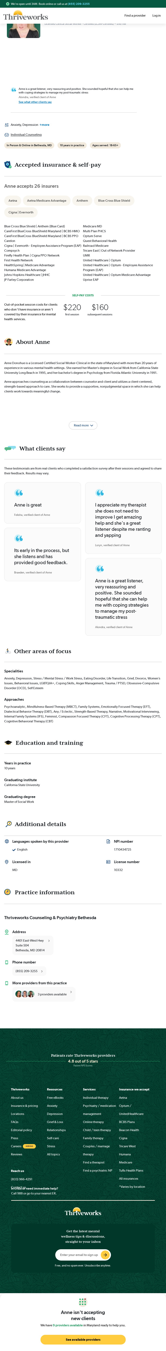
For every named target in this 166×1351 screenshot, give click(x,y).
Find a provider (135, 15)
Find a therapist (93, 1162)
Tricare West (127, 1146)
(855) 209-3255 (79, 3)
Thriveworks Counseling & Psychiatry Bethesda (50, 917)
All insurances (128, 1178)
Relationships (56, 1130)
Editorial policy (21, 1130)
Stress (51, 1146)
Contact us (18, 1187)
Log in (156, 15)
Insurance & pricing (24, 1106)
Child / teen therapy (97, 1130)
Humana (125, 1154)
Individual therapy (96, 1098)
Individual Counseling (26, 135)
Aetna (123, 1098)
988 (20, 1193)
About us (17, 1098)
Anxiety (52, 1106)
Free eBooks (55, 1098)
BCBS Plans (127, 1122)
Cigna (123, 1138)
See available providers (83, 1339)
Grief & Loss (55, 1122)
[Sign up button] (105, 1254)
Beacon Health (129, 1130)
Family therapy (93, 1138)
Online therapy (93, 1122)
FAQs (14, 1122)
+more (44, 125)
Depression (55, 1114)
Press (14, 1138)
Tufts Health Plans (131, 1170)
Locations (17, 1114)
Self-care (53, 1138)
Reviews (16, 1154)
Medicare (125, 1162)
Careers (16, 1146)
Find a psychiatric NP (97, 1170)
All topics (53, 1154)
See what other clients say (35, 102)
